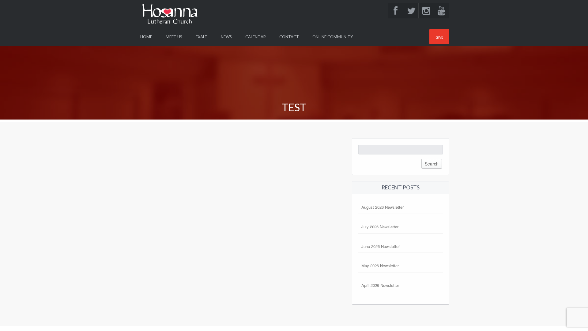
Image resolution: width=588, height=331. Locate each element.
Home (146, 36)
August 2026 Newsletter (382, 207)
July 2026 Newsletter (379, 227)
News (226, 36)
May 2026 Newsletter (380, 265)
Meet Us (174, 36)
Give (439, 37)
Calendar (255, 36)
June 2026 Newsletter (380, 246)
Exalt (201, 36)
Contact (289, 36)
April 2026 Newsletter (380, 285)
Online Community (332, 36)
